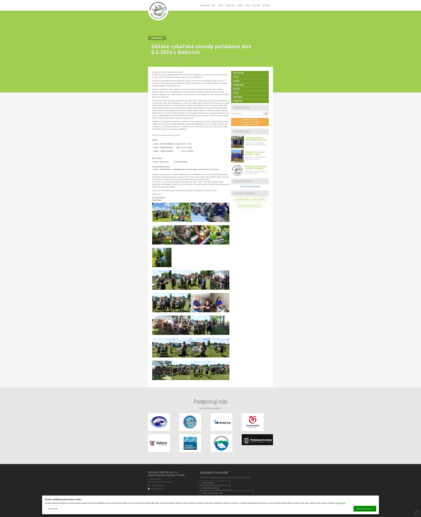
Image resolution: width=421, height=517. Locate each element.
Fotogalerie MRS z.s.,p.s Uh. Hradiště (250, 199)
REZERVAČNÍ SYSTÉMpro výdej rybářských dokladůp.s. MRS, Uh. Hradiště (250, 122)
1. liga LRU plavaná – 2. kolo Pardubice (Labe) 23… (256, 139)
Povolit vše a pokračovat (364, 509)
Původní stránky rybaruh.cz (250, 206)
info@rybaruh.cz (157, 489)
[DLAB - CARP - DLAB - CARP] (257, 439)
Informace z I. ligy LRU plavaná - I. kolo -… (254, 153)
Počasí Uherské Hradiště (250, 187)
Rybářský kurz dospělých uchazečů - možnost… (256, 167)
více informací (341, 503)
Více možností (53, 509)
